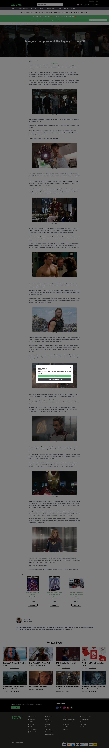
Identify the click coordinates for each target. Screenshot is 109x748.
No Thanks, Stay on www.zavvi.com (54, 379)
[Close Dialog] (70, 367)
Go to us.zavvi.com (54, 376)
